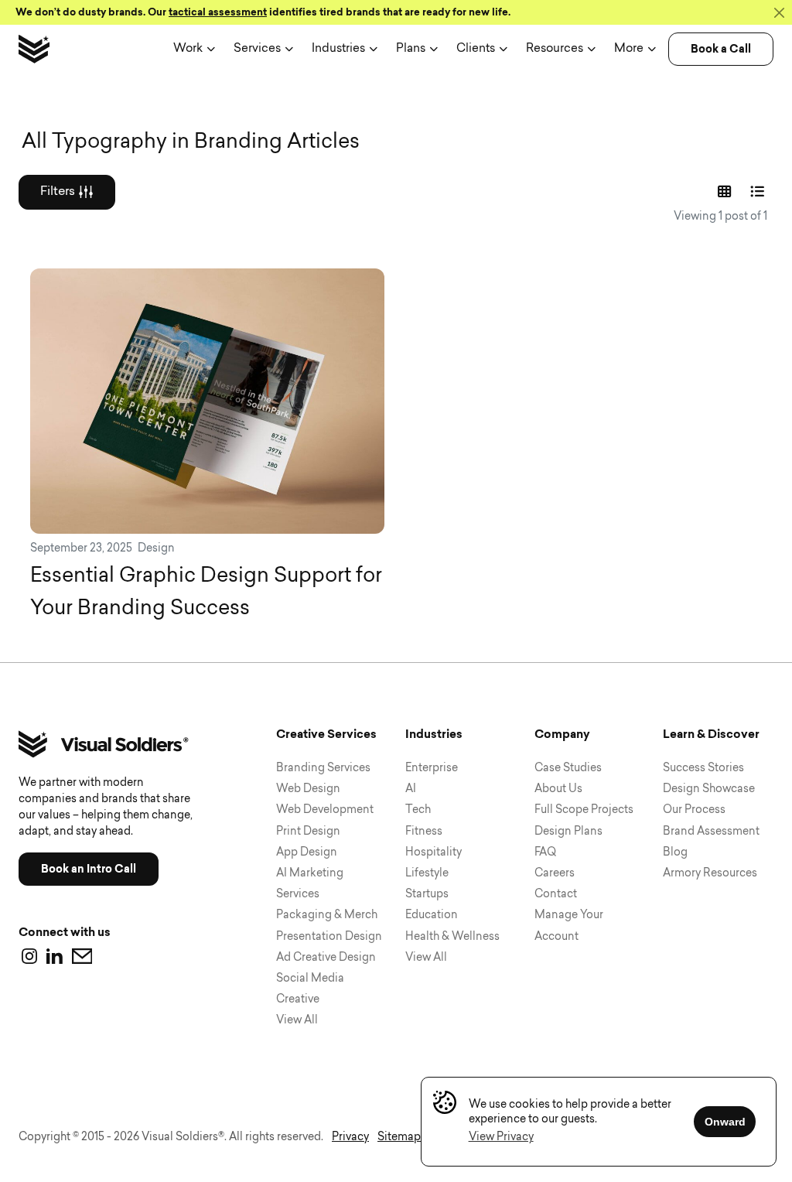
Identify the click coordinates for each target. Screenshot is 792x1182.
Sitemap (399, 1137)
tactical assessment (218, 12)
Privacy (350, 1137)
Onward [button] (725, 1121)
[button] (501, 1137)
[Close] (779, 12)
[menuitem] (194, 49)
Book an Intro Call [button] (88, 869)
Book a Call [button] (721, 49)
